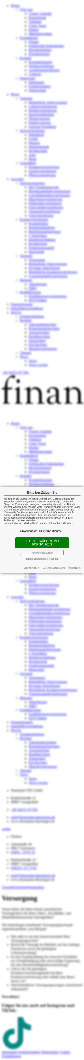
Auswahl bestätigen (42, 552)
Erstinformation (31, 568)
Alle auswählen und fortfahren (42, 542)
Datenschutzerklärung (54, 568)
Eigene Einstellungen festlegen (42, 558)
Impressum (74, 568)
